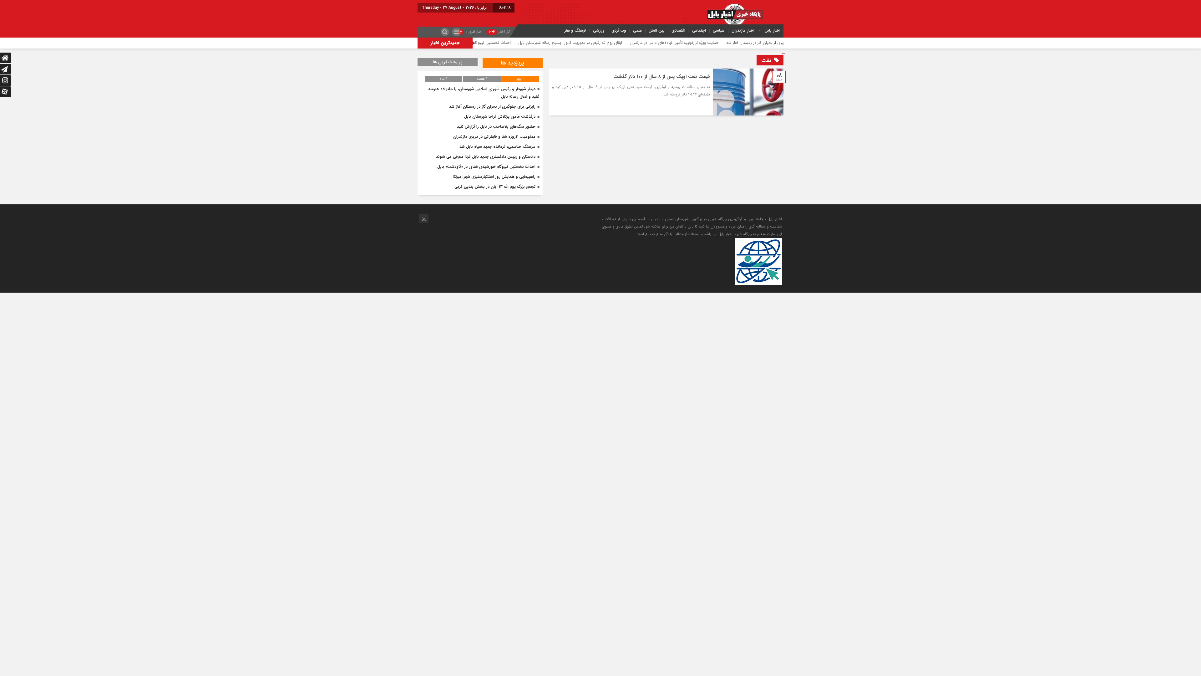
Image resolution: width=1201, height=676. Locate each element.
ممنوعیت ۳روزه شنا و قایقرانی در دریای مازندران (494, 136)
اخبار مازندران (743, 30)
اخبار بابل (772, 30)
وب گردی (618, 30)
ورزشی (599, 30)
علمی (637, 30)
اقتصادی (678, 30)
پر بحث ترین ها (447, 62)
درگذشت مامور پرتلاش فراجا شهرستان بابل (499, 116)
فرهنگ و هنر (575, 30)
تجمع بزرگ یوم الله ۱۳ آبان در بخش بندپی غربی (494, 186)
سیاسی (719, 30)
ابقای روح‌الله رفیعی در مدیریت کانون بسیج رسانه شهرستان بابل (604, 42)
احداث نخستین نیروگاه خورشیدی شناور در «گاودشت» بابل (497, 42)
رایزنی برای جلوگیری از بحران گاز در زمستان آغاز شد (492, 106)
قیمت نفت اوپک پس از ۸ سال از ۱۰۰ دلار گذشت (661, 76)
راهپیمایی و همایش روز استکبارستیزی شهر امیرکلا (494, 176)
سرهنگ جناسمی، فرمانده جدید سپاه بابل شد (497, 146)
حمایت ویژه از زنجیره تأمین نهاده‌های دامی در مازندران (708, 42)
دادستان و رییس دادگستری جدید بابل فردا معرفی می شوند (485, 156)
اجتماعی (699, 30)
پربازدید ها (512, 63)
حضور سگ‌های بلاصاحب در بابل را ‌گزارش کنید (496, 126)
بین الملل (657, 30)
